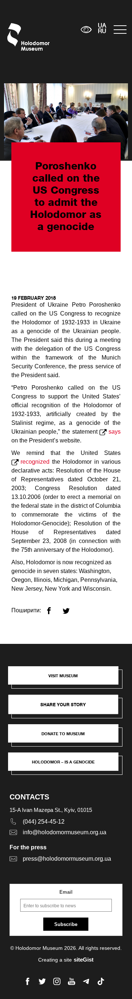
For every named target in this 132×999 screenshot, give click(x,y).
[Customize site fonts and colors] (86, 29)
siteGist (84, 959)
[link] (66, 737)
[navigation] (119, 29)
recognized (35, 462)
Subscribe (65, 924)
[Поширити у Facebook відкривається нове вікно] (53, 607)
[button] (66, 679)
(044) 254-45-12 (44, 821)
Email (66, 892)
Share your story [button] (63, 704)
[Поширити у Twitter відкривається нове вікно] (70, 607)
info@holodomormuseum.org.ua (64, 832)
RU (102, 31)
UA (102, 26)
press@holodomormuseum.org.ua (67, 859)
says (115, 432)
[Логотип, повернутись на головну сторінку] (21, 37)
